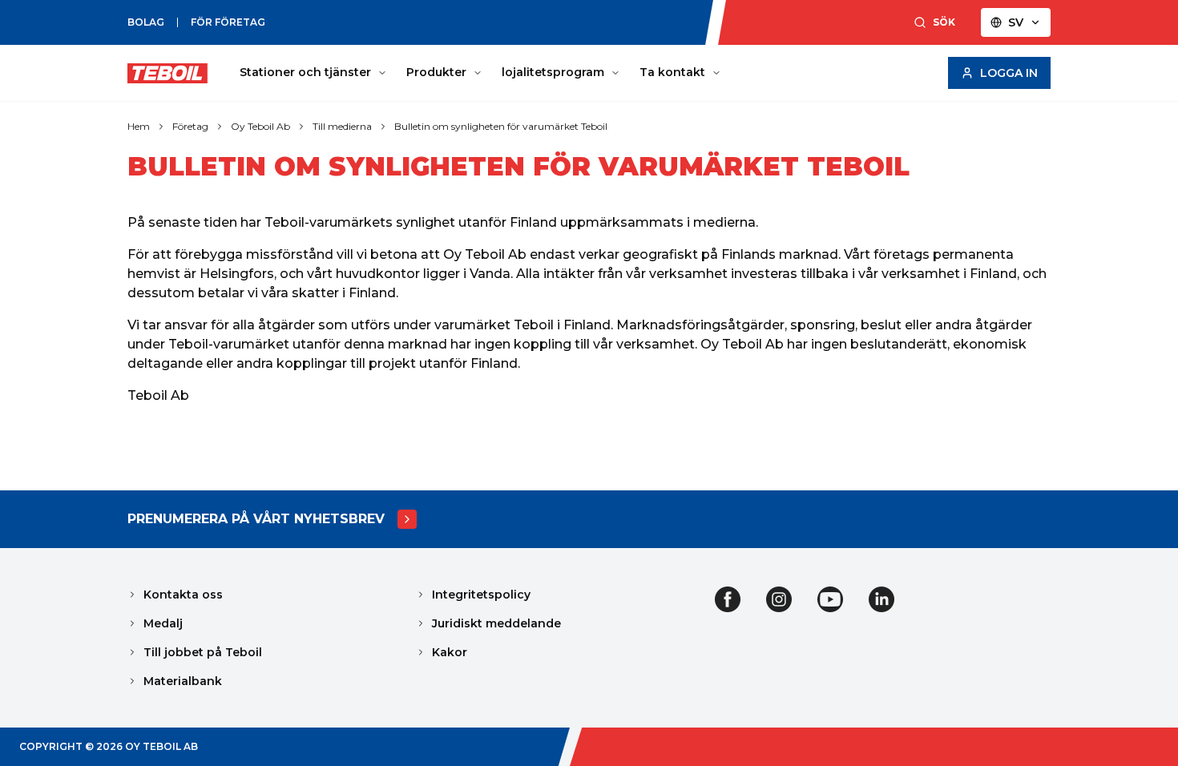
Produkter (436, 72)
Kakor (449, 652)
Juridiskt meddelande (496, 623)
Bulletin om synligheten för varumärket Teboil (500, 126)
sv (1015, 22)
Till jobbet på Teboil (202, 652)
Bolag (145, 22)
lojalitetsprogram (553, 72)
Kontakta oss (183, 594)
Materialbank (182, 681)
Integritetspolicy (481, 594)
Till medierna (342, 126)
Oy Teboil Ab (260, 126)
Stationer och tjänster (305, 72)
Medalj (163, 623)
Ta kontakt (672, 72)
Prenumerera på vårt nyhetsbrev (256, 518)
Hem (138, 126)
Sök (944, 22)
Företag (190, 126)
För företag (228, 22)
